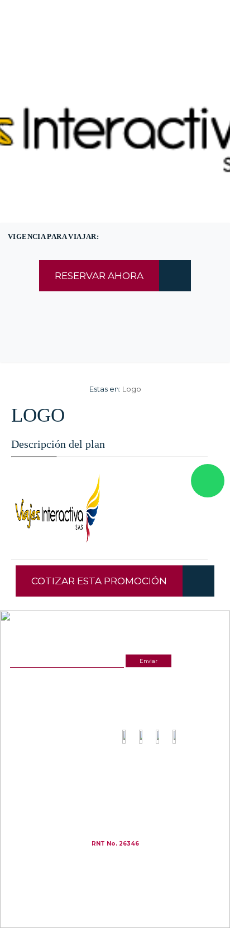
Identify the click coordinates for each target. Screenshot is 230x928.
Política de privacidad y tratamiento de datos (171, 783)
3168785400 (144, 57)
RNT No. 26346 (115, 843)
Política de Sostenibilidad (154, 792)
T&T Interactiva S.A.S (141, 859)
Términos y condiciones (152, 774)
